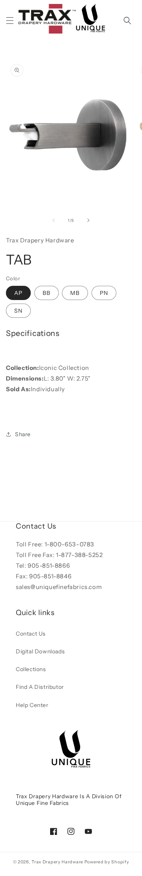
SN (18, 310)
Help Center (32, 705)
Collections (31, 669)
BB (46, 292)
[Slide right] (88, 220)
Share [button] (23, 434)
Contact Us (31, 633)
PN (104, 292)
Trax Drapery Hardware (57, 862)
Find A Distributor (40, 686)
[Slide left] (53, 220)
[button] (10, 20)
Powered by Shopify (106, 862)
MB (75, 292)
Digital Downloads (40, 651)
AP (18, 292)
